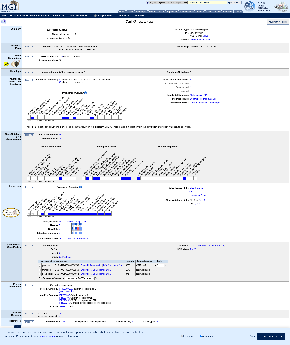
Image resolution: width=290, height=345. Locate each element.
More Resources (38, 15)
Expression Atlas (197, 195)
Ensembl (84, 270)
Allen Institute (196, 188)
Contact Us (123, 15)
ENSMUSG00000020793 (202, 245)
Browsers (139, 15)
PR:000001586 (66, 289)
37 (60, 245)
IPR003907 (64, 295)
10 (60, 138)
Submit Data (58, 15)
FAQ (14, 11)
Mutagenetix (196, 95)
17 (191, 79)
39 (60, 134)
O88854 (63, 306)
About (3, 11)
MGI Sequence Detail (113, 265)
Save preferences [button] (271, 336)
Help (9, 11)
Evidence (219, 245)
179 (61, 56)
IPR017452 (64, 300)
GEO (191, 191)
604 (61, 221)
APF (206, 95)
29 (60, 82)
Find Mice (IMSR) (79, 15)
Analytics (207, 336)
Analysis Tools (105, 15)
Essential (188, 336)
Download (19, 15)
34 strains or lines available (203, 99)
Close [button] (252, 336)
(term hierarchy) (66, 291)
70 (63, 321)
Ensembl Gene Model (90, 265)
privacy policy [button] (47, 336)
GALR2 (201, 200)
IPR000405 (64, 298)
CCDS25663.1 (66, 257)
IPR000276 (64, 303)
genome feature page (200, 39)
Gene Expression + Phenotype (205, 102)
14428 (205, 36)
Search (5, 15)
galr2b (198, 203)
